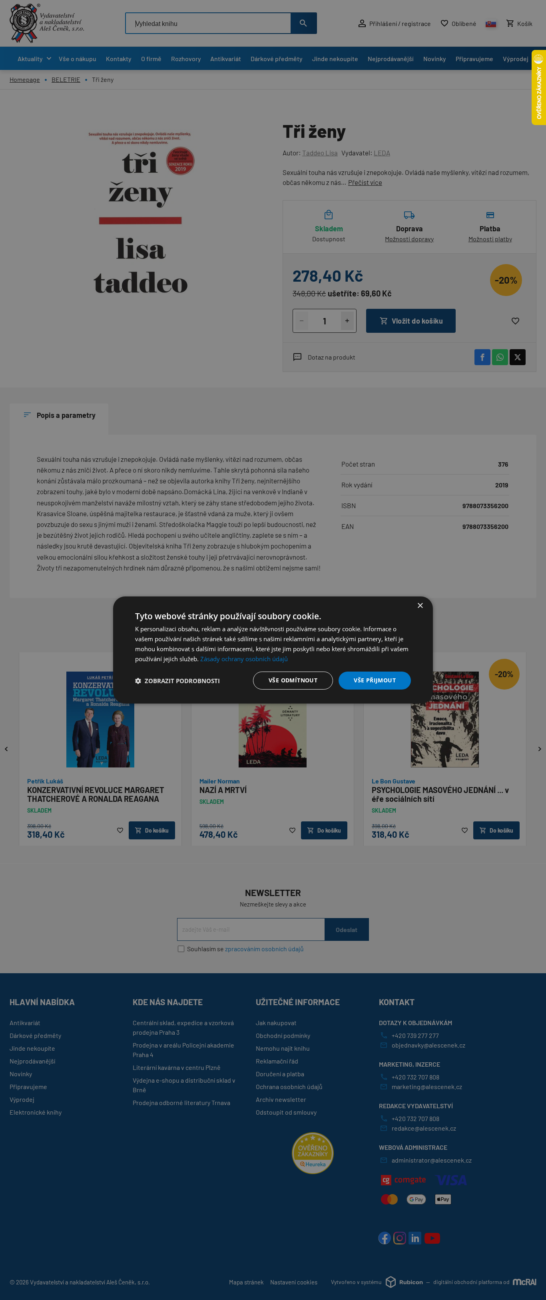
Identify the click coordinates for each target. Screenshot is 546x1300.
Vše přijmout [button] (375, 680)
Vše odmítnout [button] (293, 680)
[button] (177, 680)
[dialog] (273, 650)
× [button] (420, 606)
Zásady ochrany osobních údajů (244, 659)
